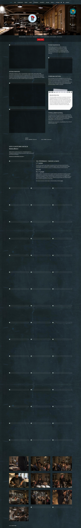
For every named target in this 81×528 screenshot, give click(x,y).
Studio (57, 2)
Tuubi (15, 2)
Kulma (52, 2)
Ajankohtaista (20, 2)
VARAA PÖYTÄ (38, 169)
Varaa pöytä (40, 39)
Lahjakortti (42, 2)
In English (67, 2)
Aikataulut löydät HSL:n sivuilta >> (16, 156)
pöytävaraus (36, 2)
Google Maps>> (13, 148)
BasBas (26, 2)
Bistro (11, 2)
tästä (62, 180)
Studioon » (73, 27)
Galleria (47, 2)
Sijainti (30, 2)
